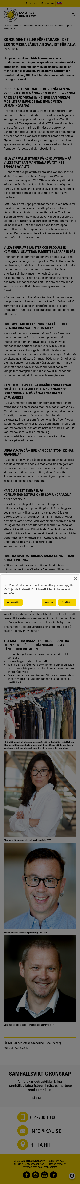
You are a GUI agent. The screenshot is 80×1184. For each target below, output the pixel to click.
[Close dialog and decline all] (75, 577)
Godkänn (67, 602)
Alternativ (13, 602)
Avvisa (49, 602)
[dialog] (40, 592)
